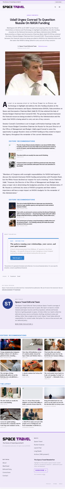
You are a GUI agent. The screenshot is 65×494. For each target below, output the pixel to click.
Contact (5, 475)
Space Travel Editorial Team (27, 46)
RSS (44, 474)
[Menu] (59, 7)
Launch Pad (37, 448)
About (5, 463)
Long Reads (37, 451)
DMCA (60, 483)
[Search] (55, 6)
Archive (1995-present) (41, 454)
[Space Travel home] (14, 7)
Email (18, 276)
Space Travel (38, 441)
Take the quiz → (17, 258)
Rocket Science (39, 445)
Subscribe (59, 2)
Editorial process (42, 46)
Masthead (6, 466)
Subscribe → (40, 470)
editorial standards (7, 289)
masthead (17, 289)
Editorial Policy (7, 469)
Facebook (13, 276)
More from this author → (24, 324)
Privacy (48, 483)
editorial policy (22, 320)
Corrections (6, 472)
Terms (55, 483)
